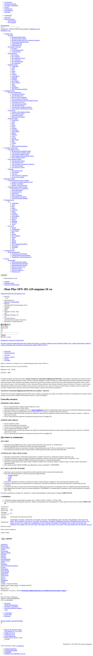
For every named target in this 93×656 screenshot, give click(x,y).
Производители (13, 64)
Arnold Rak (15, 66)
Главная (6, 281)
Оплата (6, 7)
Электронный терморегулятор (21, 152)
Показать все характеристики (13, 321)
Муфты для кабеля (17, 183)
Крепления (15, 193)
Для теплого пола (13, 149)
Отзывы (7, 355)
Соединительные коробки (20, 198)
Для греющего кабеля (14, 159)
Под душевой (46, 523)
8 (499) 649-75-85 (9, 634)
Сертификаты (8, 10)
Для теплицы (44, 521)
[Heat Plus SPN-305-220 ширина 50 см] (13, 293)
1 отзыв (6, 298)
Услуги (6, 258)
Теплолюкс (15, 87)
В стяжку (14, 48)
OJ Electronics (16, 229)
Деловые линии (13, 475)
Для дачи (44, 519)
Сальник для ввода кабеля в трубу (22, 182)
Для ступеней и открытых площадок (23, 164)
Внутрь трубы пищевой (19, 97)
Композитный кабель (18, 117)
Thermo (14, 86)
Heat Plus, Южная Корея (11, 284)
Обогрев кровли (17, 268)
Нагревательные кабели (19, 38)
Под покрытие (12, 53)
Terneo (14, 237)
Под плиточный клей (71, 524)
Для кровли (15, 172)
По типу (10, 35)
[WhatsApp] (7, 324)
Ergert (13, 73)
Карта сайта (8, 614)
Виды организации (14, 252)
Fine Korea (15, 130)
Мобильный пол (17, 45)
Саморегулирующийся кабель (21, 112)
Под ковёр (54, 523)
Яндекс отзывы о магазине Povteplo (12, 621)
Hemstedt (14, 77)
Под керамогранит (17, 61)
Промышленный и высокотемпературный (25, 100)
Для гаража (36, 519)
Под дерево (24, 523)
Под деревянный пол (35, 523)
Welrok (14, 242)
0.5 (5, 316)
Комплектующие (9, 179)
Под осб (27, 524)
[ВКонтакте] (1, 324)
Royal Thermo (16, 82)
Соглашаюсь (20, 645)
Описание (7, 351)
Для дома (65, 519)
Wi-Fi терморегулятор (18, 157)
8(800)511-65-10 (35, 29)
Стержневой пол (17, 43)
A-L (9, 201)
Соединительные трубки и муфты (18, 180)
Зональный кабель (17, 115)
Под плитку (15, 55)
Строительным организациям (21, 255)
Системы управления (11, 148)
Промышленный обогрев (19, 265)
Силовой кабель (17, 192)
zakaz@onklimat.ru (10, 636)
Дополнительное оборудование (17, 187)
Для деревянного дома (54, 519)
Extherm (14, 74)
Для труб (14, 174)
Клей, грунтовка (17, 195)
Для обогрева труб (17, 95)
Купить (3, 335)
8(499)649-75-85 (6, 30)
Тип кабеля (11, 110)
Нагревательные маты (18, 37)
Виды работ (11, 260)
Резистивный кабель (18, 113)
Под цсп (89, 524)
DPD (9, 480)
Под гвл (17, 523)
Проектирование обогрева (20, 263)
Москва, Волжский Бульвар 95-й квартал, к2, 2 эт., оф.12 (13, 630)
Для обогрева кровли (18, 94)
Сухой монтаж (16, 51)
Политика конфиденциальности (11, 604)
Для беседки (29, 519)
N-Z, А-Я (11, 226)
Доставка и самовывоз (11, 5)
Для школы (52, 521)
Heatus (14, 133)
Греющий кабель (9, 91)
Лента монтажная (17, 190)
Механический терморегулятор (21, 151)
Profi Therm (15, 81)
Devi (13, 69)
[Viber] (5, 324)
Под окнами (21, 524)
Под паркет (41, 524)
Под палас (34, 524)
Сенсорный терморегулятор (20, 154)
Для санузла (28, 521)
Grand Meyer (15, 76)
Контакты (7, 12)
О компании (8, 2)
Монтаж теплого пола (18, 267)
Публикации (8, 9)
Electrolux (15, 209)
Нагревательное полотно (78, 521)
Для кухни (81, 519)
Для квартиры (72, 519)
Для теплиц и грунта (18, 102)
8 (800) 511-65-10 (9, 633)
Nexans (14, 138)
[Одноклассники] (3, 324)
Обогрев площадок (17, 270)
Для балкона (14, 519)
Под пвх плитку (51, 524)
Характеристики (9, 353)
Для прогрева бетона (18, 105)
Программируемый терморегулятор (23, 156)
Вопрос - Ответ (9, 357)
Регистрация (12, 22)
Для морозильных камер (19, 104)
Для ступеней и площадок (20, 99)
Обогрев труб (16, 271)
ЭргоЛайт (15, 247)
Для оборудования (17, 165)
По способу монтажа (14, 47)
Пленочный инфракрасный (20, 42)
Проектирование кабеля (19, 262)
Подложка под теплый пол (20, 188)
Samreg (14, 143)
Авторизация (12, 21)
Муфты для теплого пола (19, 185)
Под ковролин (16, 63)
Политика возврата (10, 4)
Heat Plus (14, 218)
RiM (13, 141)
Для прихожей (19, 521)
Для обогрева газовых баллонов (21, 107)
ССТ (13, 144)
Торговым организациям (19, 253)
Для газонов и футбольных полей (22, 108)
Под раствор (82, 524)
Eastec (13, 71)
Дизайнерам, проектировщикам (21, 257)
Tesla (13, 84)
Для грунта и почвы (18, 177)
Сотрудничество (9, 250)
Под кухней (71, 523)
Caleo (13, 68)
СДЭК (10, 477)
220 (5, 313)
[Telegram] (9, 324)
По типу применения (14, 92)
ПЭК (9, 478)
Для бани (21, 519)
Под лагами (79, 523)
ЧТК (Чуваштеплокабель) (19, 89)
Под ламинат (16, 56)
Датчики (10, 169)
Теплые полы (8, 33)
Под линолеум (16, 60)
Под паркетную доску (18, 58)
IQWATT (14, 79)
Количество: (4, 328)
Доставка (7, 360)
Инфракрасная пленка (63, 521)
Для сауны (36, 521)
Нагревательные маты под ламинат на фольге (26, 40)
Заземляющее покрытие (19, 196)
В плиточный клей (17, 50)
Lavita (13, 136)
